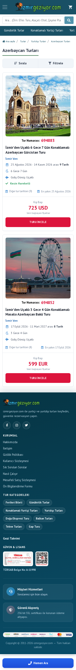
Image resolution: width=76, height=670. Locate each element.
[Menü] (5, 7)
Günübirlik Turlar (14, 30)
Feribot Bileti (14, 502)
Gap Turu (34, 526)
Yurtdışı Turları (54, 510)
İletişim (7, 448)
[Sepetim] (70, 7)
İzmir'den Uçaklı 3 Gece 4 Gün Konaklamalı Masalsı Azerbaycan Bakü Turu (37, 312)
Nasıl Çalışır (10, 474)
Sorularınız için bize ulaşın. (32, 594)
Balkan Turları (44, 518)
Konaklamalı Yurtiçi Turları (47, 30)
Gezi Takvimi (11, 538)
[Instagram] (16, 425)
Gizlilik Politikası (13, 455)
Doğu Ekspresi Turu (17, 518)
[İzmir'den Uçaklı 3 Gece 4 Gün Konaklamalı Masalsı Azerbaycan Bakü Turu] (38, 268)
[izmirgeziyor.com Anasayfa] (21, 402)
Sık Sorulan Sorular (15, 467)
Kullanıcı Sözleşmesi (16, 461)
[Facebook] (7, 425)
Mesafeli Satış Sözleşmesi (19, 480)
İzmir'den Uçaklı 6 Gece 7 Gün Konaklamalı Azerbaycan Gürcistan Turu (37, 150)
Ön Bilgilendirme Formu (17, 486)
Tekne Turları (14, 526)
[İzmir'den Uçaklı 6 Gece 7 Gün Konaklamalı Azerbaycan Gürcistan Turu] (38, 105)
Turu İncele (38, 222)
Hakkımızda (10, 442)
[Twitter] (26, 425)
